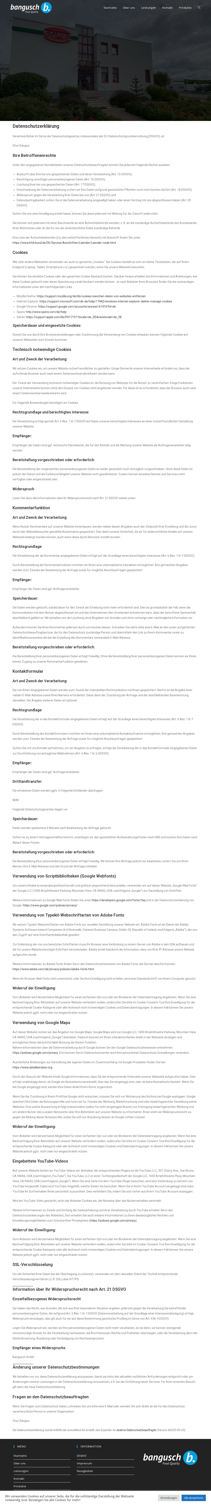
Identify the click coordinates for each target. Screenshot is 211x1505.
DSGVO (81, 1456)
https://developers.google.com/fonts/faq (118, 900)
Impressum (84, 1463)
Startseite (20, 1456)
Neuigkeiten (85, 1471)
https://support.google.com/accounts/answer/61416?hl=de (77, 306)
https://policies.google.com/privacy (35, 1052)
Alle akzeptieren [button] (193, 1498)
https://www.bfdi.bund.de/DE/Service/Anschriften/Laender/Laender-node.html (64, 242)
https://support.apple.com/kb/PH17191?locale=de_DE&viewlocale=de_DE (74, 317)
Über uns (20, 1463)
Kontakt (19, 1478)
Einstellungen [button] (169, 1498)
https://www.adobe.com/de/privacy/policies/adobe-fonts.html (53, 969)
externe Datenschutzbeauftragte (136, 1430)
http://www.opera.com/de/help (46, 312)
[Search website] (199, 7)
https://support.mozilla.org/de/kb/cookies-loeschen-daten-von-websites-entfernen (91, 296)
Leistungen (21, 1471)
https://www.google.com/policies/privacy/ (50, 905)
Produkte (20, 1486)
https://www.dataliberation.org (32, 1067)
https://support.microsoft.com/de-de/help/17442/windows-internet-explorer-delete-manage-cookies (106, 301)
